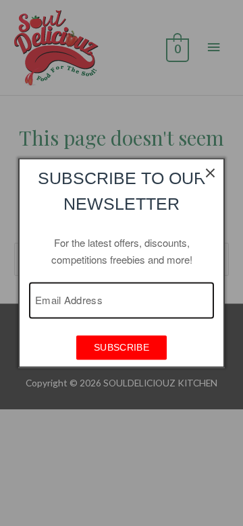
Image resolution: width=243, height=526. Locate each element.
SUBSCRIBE (121, 348)
